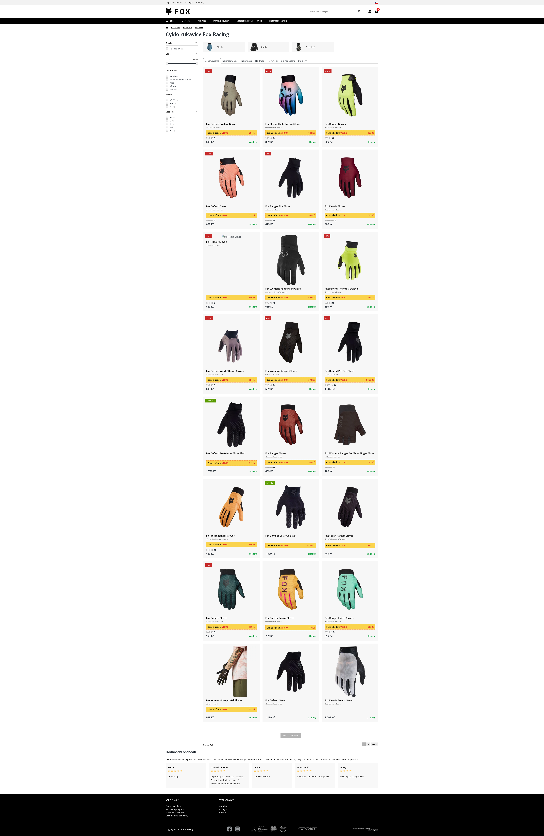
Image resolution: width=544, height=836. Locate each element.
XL (172, 130)
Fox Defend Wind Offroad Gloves (225, 371)
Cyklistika (170, 20)
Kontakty (200, 2)
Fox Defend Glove (216, 206)
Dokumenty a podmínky (177, 815)
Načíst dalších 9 (290, 735)
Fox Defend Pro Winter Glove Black (226, 453)
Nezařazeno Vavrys (278, 20)
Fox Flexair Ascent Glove (338, 700)
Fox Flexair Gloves (335, 206)
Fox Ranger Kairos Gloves (279, 618)
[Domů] (167, 27)
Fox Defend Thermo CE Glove (341, 288)
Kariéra (222, 812)
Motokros (186, 20)
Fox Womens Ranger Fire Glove (283, 288)
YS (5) (174, 100)
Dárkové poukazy (221, 20)
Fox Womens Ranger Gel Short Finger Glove (349, 453)
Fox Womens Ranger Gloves (281, 371)
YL (172, 106)
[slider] (167, 63)
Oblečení (187, 27)
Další (374, 744)
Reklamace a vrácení (175, 812)
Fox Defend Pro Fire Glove (221, 124)
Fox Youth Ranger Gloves (220, 535)
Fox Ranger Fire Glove (277, 206)
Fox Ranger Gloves (335, 124)
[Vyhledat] (359, 11)
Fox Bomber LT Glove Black (280, 535)
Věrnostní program (175, 809)
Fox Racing (176, 48)
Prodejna (189, 2)
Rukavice (199, 27)
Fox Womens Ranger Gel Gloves (224, 700)
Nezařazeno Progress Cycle (249, 20)
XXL (173, 127)
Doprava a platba (174, 2)
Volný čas (201, 20)
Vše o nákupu (173, 800)
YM (173, 103)
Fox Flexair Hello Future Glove (282, 124)
